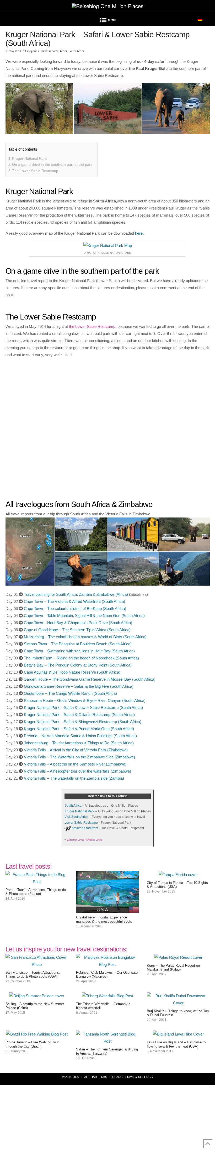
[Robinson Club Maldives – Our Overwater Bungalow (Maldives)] (107, 964)
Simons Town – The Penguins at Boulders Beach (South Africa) (78, 644)
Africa (63, 51)
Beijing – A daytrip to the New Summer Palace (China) (35, 1006)
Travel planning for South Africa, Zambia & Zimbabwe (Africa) (76, 594)
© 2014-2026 (70, 1076)
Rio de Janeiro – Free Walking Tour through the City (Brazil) (32, 1044)
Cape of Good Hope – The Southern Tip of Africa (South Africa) (77, 629)
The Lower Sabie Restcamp (35, 171)
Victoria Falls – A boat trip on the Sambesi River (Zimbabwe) (75, 764)
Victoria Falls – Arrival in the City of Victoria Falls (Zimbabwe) (76, 750)
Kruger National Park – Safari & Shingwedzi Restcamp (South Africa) (82, 721)
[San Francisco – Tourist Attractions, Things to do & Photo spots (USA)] (37, 964)
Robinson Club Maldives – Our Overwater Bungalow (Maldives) (107, 975)
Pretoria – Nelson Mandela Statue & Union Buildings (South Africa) (80, 736)
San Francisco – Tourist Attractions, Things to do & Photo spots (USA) (33, 975)
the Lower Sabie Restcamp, (92, 326)
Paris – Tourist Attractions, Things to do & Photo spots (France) (36, 892)
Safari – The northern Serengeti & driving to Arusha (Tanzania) (107, 1051)
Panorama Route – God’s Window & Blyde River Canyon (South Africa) (85, 700)
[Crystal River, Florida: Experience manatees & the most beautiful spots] (107, 909)
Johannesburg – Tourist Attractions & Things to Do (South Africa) (79, 743)
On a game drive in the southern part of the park (52, 164)
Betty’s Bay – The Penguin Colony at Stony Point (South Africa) (78, 665)
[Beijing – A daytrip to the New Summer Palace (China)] (36, 996)
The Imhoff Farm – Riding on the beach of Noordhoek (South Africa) (81, 658)
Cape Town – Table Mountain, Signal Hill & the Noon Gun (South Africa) (84, 615)
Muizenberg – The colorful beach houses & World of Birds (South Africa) (85, 637)
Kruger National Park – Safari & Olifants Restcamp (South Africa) (79, 714)
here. (139, 233)
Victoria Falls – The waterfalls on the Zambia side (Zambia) (74, 778)
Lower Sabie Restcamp (81, 822)
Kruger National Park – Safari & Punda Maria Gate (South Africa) (79, 728)
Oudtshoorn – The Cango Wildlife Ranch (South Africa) (70, 693)
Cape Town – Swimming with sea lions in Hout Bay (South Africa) (79, 651)
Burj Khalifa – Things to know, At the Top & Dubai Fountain (178, 1013)
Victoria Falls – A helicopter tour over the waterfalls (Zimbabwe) (77, 771)
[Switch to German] (200, 19)
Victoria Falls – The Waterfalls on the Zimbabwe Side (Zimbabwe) (79, 757)
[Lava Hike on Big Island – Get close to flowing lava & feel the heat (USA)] (178, 1034)
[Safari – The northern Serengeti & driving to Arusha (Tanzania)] (107, 1041)
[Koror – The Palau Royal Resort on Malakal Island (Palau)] (178, 957)
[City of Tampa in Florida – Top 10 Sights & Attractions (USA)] (178, 874)
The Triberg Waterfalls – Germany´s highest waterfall (103, 1006)
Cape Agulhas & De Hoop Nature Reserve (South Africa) (72, 672)
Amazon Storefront (85, 828)
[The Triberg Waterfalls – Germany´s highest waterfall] (107, 996)
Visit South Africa (76, 817)
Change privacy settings (132, 1076)
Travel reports (49, 51)
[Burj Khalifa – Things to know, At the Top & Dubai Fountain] (178, 1003)
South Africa (76, 51)
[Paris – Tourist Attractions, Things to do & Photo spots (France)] (37, 881)
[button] (107, 21)
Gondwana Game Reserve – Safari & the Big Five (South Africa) (78, 686)
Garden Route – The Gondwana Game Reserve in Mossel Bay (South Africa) (89, 679)
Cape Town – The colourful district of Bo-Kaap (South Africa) (75, 608)
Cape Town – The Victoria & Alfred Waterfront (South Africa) (74, 601)
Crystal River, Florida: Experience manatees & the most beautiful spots (104, 919)
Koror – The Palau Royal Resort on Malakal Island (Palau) (173, 967)
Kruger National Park (29, 158)
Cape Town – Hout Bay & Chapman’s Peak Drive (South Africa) (78, 622)
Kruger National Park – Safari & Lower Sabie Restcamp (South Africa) (83, 707)
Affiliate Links (95, 1076)
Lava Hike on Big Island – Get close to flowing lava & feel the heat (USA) (176, 1044)
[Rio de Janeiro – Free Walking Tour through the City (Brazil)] (37, 1034)
